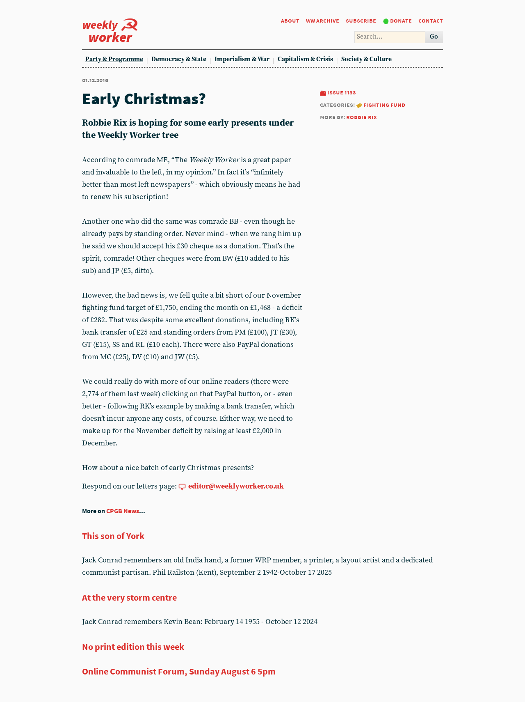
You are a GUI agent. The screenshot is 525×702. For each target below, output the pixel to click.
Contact (430, 20)
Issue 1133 (341, 92)
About (290, 20)
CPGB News (122, 511)
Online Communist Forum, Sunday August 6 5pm (179, 671)
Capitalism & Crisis (305, 59)
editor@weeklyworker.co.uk (236, 486)
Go (434, 37)
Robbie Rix (361, 117)
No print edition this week (133, 646)
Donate (401, 20)
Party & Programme (114, 59)
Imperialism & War (242, 59)
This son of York (113, 535)
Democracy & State (178, 59)
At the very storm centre (129, 597)
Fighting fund (384, 104)
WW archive (322, 20)
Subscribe (361, 20)
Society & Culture (366, 59)
